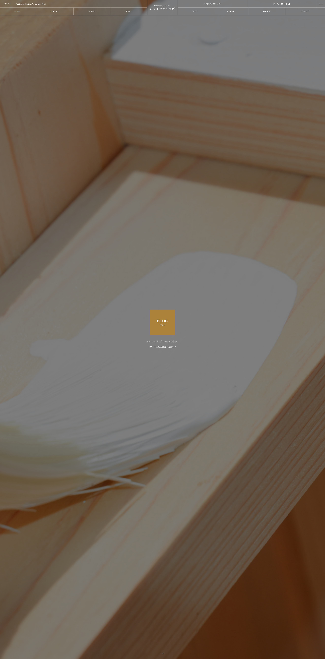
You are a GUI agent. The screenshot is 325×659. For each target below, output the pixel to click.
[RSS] (289, 4)
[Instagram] (274, 4)
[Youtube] (282, 4)
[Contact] (285, 4)
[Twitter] (278, 4)
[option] (73, 4)
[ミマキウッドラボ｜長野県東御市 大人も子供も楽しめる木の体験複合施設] (162, 7)
